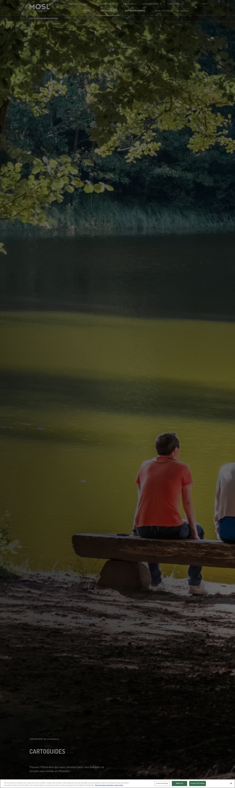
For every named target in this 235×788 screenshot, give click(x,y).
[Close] (231, 783)
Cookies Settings (162, 783)
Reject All (179, 783)
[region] (117, 783)
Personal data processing (104, 785)
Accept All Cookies (198, 783)
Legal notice (118, 785)
